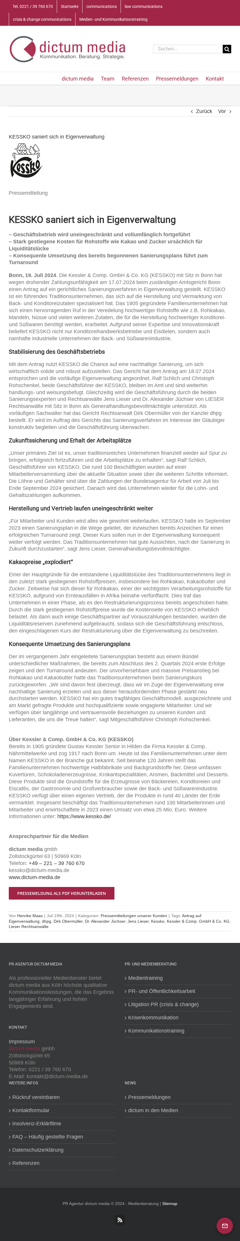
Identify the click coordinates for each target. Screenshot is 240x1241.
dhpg (46, 921)
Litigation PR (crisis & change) (163, 1004)
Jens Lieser (138, 921)
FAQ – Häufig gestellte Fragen (47, 1137)
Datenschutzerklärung (38, 1150)
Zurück (204, 111)
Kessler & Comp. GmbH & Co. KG (198, 921)
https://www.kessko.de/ (84, 816)
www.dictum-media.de (34, 877)
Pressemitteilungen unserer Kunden (134, 915)
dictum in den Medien (153, 1110)
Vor (222, 111)
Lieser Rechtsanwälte (29, 926)
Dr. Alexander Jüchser (105, 921)
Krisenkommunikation (153, 1018)
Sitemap (169, 1203)
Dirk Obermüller (68, 921)
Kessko (157, 921)
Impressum (22, 1042)
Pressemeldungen (149, 1097)
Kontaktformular (30, 1110)
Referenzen (26, 1163)
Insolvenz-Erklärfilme (36, 1124)
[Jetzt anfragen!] (225, 1226)
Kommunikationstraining (156, 1031)
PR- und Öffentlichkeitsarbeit (161, 991)
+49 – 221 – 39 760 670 (57, 863)
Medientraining (145, 978)
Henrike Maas (30, 915)
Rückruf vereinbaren (36, 1097)
